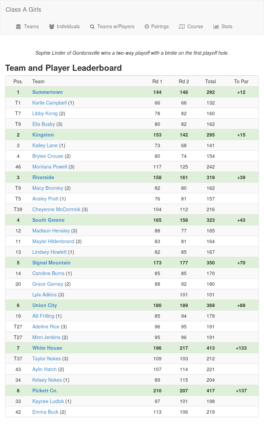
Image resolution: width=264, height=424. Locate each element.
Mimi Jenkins (46, 337)
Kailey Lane (45, 145)
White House (47, 347)
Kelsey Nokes (47, 379)
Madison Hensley (51, 230)
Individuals (67, 26)
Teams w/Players (115, 26)
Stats (226, 26)
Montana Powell (49, 166)
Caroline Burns (48, 273)
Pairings (159, 26)
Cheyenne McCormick (56, 209)
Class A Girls (23, 8)
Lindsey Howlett (49, 251)
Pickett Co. (45, 390)
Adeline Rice (45, 326)
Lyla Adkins (44, 294)
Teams (31, 26)
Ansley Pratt (45, 198)
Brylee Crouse (47, 155)
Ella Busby (43, 123)
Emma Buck (45, 411)
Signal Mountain (51, 262)
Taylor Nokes (46, 358)
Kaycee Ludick (48, 401)
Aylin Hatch (44, 369)
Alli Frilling (43, 315)
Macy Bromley (47, 187)
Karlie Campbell (49, 102)
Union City (44, 305)
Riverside (43, 177)
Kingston (43, 134)
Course (194, 26)
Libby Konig (45, 113)
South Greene (48, 219)
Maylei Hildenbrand (53, 241)
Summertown (47, 91)
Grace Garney (47, 283)
